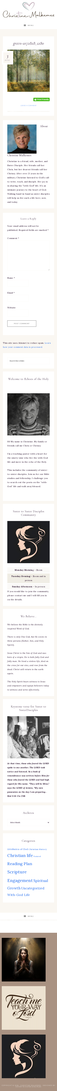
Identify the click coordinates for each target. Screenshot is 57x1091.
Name (11, 278)
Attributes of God (17, 849)
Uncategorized (33, 888)
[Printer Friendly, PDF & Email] (41, 99)
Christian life (20, 855)
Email (11, 292)
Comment (13, 238)
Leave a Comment (28, 105)
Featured (37, 856)
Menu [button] (31, 25)
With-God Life (18, 895)
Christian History (38, 849)
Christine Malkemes (28, 9)
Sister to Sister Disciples (28, 1087)
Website (11, 307)
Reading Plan (19, 863)
